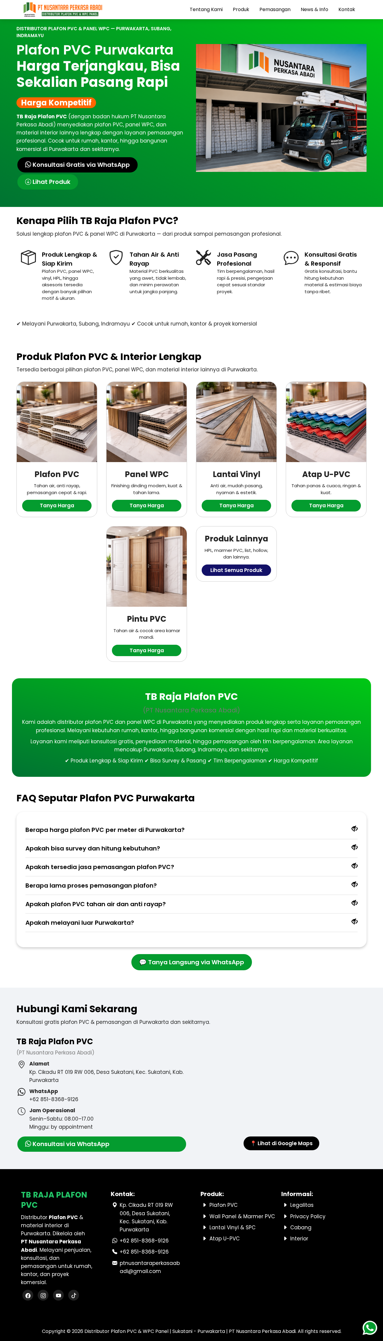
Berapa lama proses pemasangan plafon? (91, 885)
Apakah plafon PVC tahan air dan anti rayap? (95, 904)
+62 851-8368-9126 (144, 1240)
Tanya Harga (57, 505)
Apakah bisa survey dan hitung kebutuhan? (92, 848)
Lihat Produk (50, 182)
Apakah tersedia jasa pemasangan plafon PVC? (99, 867)
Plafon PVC (223, 1205)
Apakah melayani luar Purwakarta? (79, 922)
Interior (299, 1238)
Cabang (300, 1227)
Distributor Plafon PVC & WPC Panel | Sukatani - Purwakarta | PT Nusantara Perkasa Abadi (190, 1331)
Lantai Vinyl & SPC (232, 1227)
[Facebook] (28, 1296)
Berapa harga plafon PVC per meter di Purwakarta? (105, 830)
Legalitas (302, 1205)
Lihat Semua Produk (236, 570)
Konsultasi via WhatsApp (70, 1144)
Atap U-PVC (224, 1238)
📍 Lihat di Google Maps (281, 1143)
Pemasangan (275, 9)
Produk (241, 9)
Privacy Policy (308, 1216)
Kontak (346, 9)
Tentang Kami (206, 9)
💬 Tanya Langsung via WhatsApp (191, 962)
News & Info (314, 9)
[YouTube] (58, 1296)
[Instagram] (43, 1296)
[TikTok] (73, 1296)
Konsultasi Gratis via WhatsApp (80, 165)
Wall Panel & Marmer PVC (242, 1216)
